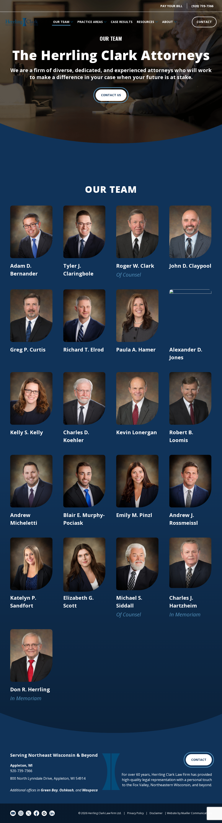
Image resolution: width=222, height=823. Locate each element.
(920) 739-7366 (202, 6)
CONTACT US (111, 95)
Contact (204, 22)
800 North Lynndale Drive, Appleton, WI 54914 (47, 778)
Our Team (61, 22)
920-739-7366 (21, 770)
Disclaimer (156, 813)
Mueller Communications (196, 813)
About (167, 22)
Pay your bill (171, 6)
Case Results (121, 22)
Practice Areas (90, 22)
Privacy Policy (135, 813)
